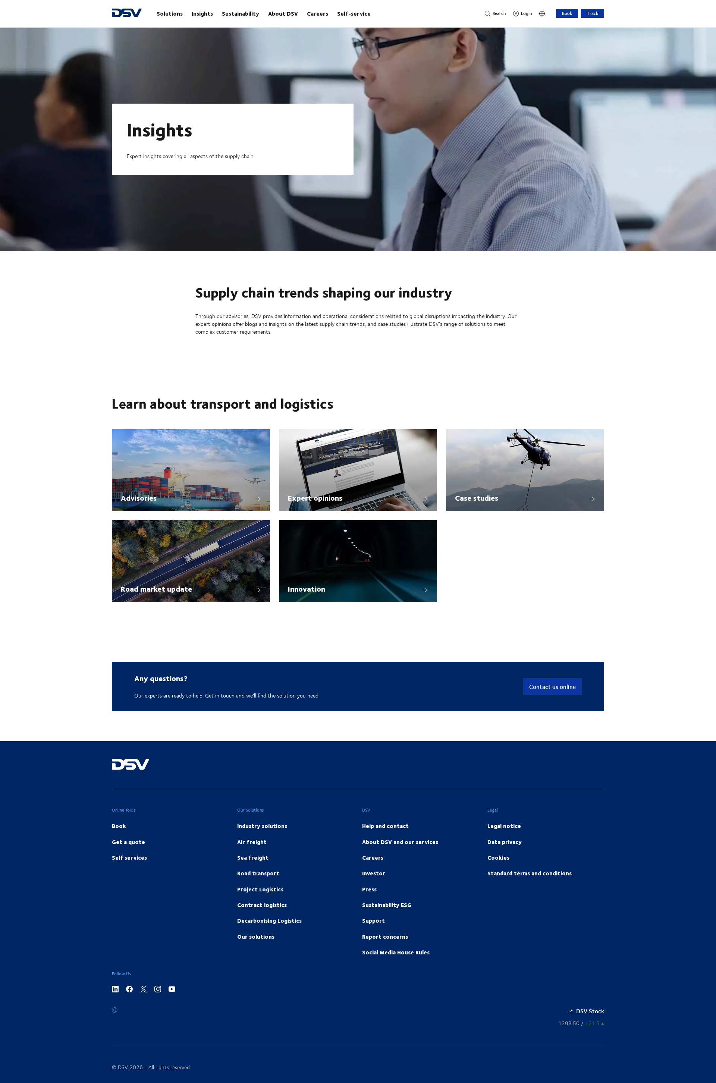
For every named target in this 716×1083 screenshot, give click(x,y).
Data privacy (504, 841)
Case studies (476, 497)
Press (369, 889)
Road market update (156, 588)
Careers (317, 13)
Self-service (354, 13)
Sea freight (252, 857)
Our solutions (255, 936)
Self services (129, 857)
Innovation (306, 588)
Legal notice (504, 825)
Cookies (498, 857)
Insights (202, 13)
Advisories (139, 497)
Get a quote (128, 841)
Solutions (170, 13)
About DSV (283, 13)
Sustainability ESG (386, 904)
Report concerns (385, 936)
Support (373, 920)
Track (592, 13)
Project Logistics (260, 889)
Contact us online (552, 686)
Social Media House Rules (396, 952)
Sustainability (240, 13)
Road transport (258, 873)
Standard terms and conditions (529, 873)
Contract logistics (262, 904)
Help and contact (385, 825)
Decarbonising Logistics (269, 920)
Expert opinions (315, 497)
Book (567, 13)
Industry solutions (262, 825)
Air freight (252, 841)
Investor (373, 873)
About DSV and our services (400, 841)
